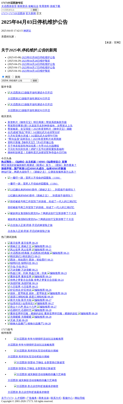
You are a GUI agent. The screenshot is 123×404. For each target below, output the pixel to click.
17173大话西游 (16, 13)
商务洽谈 (44, 398)
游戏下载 (55, 6)
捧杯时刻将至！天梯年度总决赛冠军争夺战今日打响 (37, 152)
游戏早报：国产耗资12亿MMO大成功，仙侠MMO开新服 (33, 168)
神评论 (27, 30)
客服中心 (68, 398)
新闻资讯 (22, 6)
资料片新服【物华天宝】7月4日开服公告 (31, 142)
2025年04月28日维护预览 (36, 60)
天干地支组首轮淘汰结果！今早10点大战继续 (33, 145)
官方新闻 (31, 13)
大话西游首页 (9, 6)
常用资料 (44, 6)
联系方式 (56, 398)
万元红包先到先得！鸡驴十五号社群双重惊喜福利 (36, 149)
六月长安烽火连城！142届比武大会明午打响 (33, 135)
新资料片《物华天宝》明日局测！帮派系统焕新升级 (37, 122)
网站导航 (80, 398)
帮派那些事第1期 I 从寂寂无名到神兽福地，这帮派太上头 (40, 125)
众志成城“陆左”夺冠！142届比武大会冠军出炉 (34, 132)
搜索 (35, 10)
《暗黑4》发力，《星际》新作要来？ (55, 165)
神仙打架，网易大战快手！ (16, 171)
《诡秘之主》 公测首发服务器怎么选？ (54, 171)
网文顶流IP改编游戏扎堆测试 (17, 165)
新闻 (17, 77)
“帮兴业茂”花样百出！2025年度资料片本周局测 (34, 139)
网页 (7, 77)
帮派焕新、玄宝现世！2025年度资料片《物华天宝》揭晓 (40, 129)
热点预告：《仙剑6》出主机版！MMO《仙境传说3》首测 (34, 161)
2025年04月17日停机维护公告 (38, 67)
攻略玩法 (33, 6)
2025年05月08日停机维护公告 (38, 57)
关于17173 (7, 398)
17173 (4, 13)
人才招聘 (20, 398)
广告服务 (32, 398)
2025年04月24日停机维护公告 (38, 64)
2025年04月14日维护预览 (36, 70)
